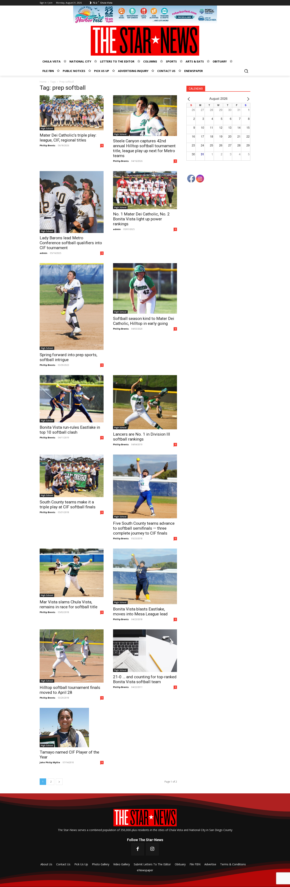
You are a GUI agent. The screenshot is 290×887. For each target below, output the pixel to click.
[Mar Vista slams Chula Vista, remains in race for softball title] (72, 573)
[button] (246, 71)
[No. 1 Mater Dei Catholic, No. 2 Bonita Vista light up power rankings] (145, 190)
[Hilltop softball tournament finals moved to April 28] (72, 656)
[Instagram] (152, 849)
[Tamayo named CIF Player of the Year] (72, 727)
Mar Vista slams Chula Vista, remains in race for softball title (68, 604)
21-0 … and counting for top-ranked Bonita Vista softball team (145, 679)
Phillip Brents (47, 145)
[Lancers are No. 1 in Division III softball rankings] (145, 402)
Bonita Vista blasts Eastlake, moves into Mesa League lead (140, 611)
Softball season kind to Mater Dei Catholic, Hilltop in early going (143, 321)
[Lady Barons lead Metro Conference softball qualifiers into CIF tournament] (72, 202)
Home (43, 81)
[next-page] (59, 781)
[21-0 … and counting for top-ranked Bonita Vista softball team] (145, 650)
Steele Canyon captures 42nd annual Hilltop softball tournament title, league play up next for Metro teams (144, 148)
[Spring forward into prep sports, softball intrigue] (72, 306)
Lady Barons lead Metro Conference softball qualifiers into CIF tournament (71, 243)
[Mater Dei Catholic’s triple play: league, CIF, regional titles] (72, 112)
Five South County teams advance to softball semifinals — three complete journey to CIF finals (144, 528)
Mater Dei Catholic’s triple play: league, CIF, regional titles (68, 138)
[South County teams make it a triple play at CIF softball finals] (72, 476)
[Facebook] (137, 849)
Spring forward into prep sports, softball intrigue (68, 357)
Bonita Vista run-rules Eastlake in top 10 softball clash (70, 430)
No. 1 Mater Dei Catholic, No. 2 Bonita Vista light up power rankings (141, 219)
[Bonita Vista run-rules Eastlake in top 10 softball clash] (72, 398)
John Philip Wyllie (50, 762)
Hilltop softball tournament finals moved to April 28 (70, 690)
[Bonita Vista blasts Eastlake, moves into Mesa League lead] (145, 576)
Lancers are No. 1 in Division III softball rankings (141, 437)
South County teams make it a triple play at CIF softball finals (67, 504)
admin (43, 253)
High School (47, 128)
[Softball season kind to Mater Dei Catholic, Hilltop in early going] (145, 288)
